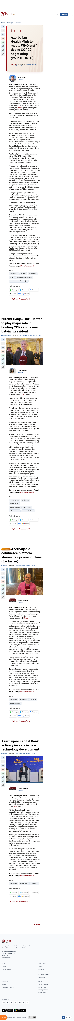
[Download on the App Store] (7, 1010)
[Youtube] (15, 1002)
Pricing (4, 984)
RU (70, 1017)
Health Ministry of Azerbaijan (18, 281)
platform (33, 699)
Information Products (8, 987)
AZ (67, 1017)
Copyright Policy (43, 990)
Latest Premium (6, 969)
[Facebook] (7, 1002)
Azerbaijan (13, 699)
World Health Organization (24, 277)
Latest (4, 966)
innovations (34, 883)
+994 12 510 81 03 (6, 955)
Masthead (41, 969)
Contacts (41, 972)
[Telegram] (19, 1002)
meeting (23, 273)
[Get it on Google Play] (20, 1010)
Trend (19, 108)
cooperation (13, 273)
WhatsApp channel (27, 266)
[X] (11, 1002)
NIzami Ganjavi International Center (20, 507)
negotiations (32, 273)
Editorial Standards (43, 974)
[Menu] (71, 14)
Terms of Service (43, 984)
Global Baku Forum (28, 511)
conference (25, 500)
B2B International (15, 703)
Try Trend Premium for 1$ (20, 299)
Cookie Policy (42, 992)
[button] (3, 26)
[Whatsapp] (3, 1002)
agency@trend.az (6, 957)
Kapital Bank (23, 883)
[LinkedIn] (23, 1002)
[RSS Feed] (27, 1002)
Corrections (41, 977)
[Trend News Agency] (7, 941)
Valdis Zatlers (14, 503)
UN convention (14, 500)
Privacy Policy (42, 987)
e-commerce (23, 699)
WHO (11, 277)
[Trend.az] (8, 14)
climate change (14, 511)
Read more (20, 79)
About (40, 966)
